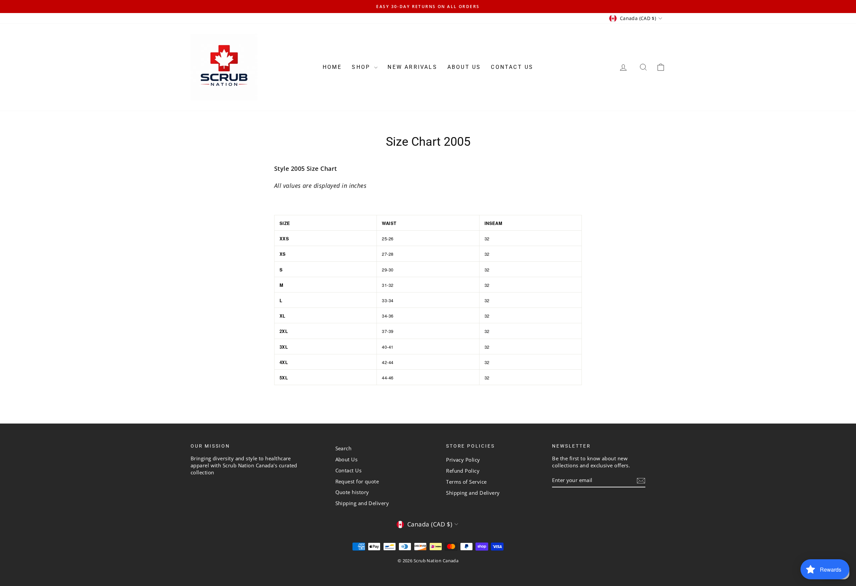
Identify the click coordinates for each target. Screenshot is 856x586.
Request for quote (357, 481)
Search (343, 448)
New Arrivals (412, 67)
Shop (362, 67)
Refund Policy (462, 470)
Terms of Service (466, 481)
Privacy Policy (463, 459)
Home (332, 67)
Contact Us (512, 67)
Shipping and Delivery (362, 503)
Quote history (352, 492)
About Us (464, 67)
